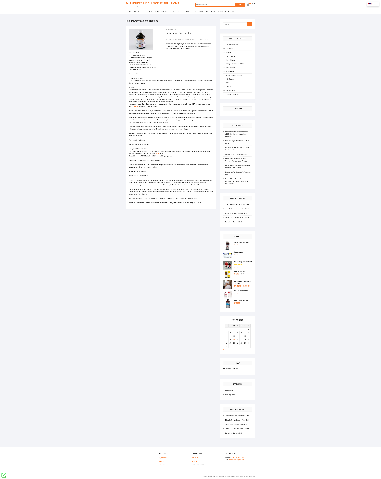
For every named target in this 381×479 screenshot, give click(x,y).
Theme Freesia (239, 476)
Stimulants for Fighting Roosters (236, 154)
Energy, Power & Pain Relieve (235, 64)
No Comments (204, 39)
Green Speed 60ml (243, 204)
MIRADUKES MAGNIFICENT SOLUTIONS (152, 3)
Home (129, 11)
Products (148, 11)
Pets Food (229, 87)
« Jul (224, 349)
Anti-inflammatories (232, 45)
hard (157, 153)
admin (172, 37)
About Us (138, 11)
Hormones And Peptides (234, 75)
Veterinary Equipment (233, 94)
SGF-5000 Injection (240, 213)
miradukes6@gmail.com (236, 460)
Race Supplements (181, 11)
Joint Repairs (230, 79)
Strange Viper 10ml (242, 209)
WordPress (252, 476)
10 (226, 336)
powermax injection (189, 39)
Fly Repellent (230, 71)
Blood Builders (230, 60)
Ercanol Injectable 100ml (241, 217)
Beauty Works (230, 56)
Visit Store (195, 461)
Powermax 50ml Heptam (179, 33)
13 (237, 336)
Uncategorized (181, 37)
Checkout (162, 465)
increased (135, 106)
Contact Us (166, 11)
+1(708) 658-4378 (238, 457)
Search (240, 5)
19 (234, 339)
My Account (230, 11)
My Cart (161, 461)
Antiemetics (229, 52)
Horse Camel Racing (214, 11)
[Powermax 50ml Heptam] (141, 39)
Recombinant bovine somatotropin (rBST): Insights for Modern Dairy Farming (236, 134)
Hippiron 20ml (237, 222)
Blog (157, 11)
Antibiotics (229, 48)
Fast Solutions (230, 68)
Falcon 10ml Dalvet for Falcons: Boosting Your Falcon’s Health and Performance (236, 181)
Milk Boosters (230, 83)
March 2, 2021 (172, 29)
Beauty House (197, 11)
